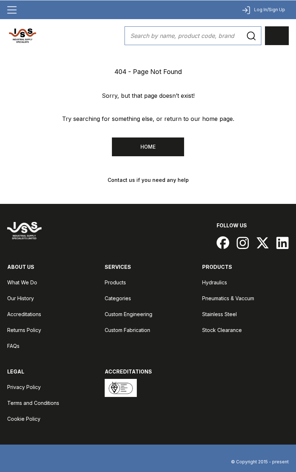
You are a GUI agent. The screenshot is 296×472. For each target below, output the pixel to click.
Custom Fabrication (127, 330)
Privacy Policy (24, 387)
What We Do (22, 282)
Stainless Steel (219, 314)
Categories (118, 298)
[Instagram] (242, 242)
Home (148, 147)
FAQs (13, 346)
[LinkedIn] (282, 242)
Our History (20, 298)
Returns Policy (24, 330)
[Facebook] (223, 242)
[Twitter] (262, 242)
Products (115, 282)
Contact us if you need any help (148, 180)
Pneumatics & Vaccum (228, 298)
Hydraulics (214, 282)
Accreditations (24, 314)
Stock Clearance (222, 330)
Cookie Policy (23, 419)
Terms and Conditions (33, 403)
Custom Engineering (128, 314)
